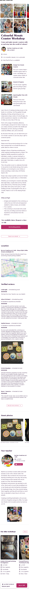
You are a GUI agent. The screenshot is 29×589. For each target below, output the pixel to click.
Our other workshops (8, 531)
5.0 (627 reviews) (9, 584)
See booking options (14, 227)
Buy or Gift (22, 585)
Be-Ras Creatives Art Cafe (15, 48)
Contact (18, 464)
